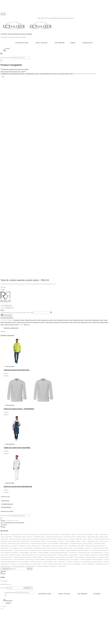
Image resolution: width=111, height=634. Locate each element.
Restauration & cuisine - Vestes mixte (37, 73)
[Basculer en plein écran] (2, 606)
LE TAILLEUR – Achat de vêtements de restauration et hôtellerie (16, 34)
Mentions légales (20, 522)
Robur (2, 324)
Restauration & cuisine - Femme (33, 320)
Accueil (2, 73)
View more (3, 571)
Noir (28, 324)
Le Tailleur (3, 520)
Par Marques (97, 593)
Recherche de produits (6, 57)
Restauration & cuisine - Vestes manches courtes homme (47, 322)
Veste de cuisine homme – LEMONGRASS (19, 409)
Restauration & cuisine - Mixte (21, 73)
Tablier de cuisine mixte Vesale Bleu (17, 448)
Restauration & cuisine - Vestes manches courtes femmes (19, 322)
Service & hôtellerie (41, 42)
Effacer (2, 310)
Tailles (2, 305)
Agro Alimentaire (59, 42)
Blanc (25, 324)
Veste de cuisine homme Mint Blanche (18, 486)
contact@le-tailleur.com (7, 504)
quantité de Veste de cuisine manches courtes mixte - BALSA (16, 312)
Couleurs (3, 307)
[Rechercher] (1, 60)
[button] (32, 312)
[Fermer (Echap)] (5, 606)
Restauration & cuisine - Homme (49, 320)
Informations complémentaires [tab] (11, 328)
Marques (73, 42)
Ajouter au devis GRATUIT (7, 317)
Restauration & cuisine (21, 42)
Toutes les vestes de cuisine (11, 324)
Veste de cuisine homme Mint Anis (16, 370)
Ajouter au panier (7, 315)
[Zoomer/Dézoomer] (1, 606)
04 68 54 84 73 (5, 500)
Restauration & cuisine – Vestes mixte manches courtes (59, 73)
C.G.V (2, 522)
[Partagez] (4, 606)
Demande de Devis (88, 42)
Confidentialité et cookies (10, 522)
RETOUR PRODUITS (6, 507)
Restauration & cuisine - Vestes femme (82, 320)
